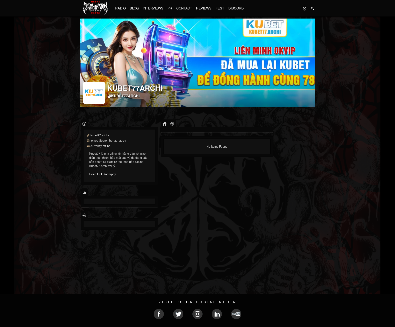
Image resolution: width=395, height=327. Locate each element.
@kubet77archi (123, 95)
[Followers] (84, 215)
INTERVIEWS (153, 8)
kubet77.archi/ (100, 135)
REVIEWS (203, 8)
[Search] (313, 8)
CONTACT (184, 8)
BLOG (134, 8)
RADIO (120, 8)
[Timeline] (165, 123)
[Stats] (84, 192)
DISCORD (236, 8)
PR (169, 8)
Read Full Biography (102, 174)
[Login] (304, 8)
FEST (220, 8)
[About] (84, 123)
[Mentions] (172, 123)
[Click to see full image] (197, 63)
